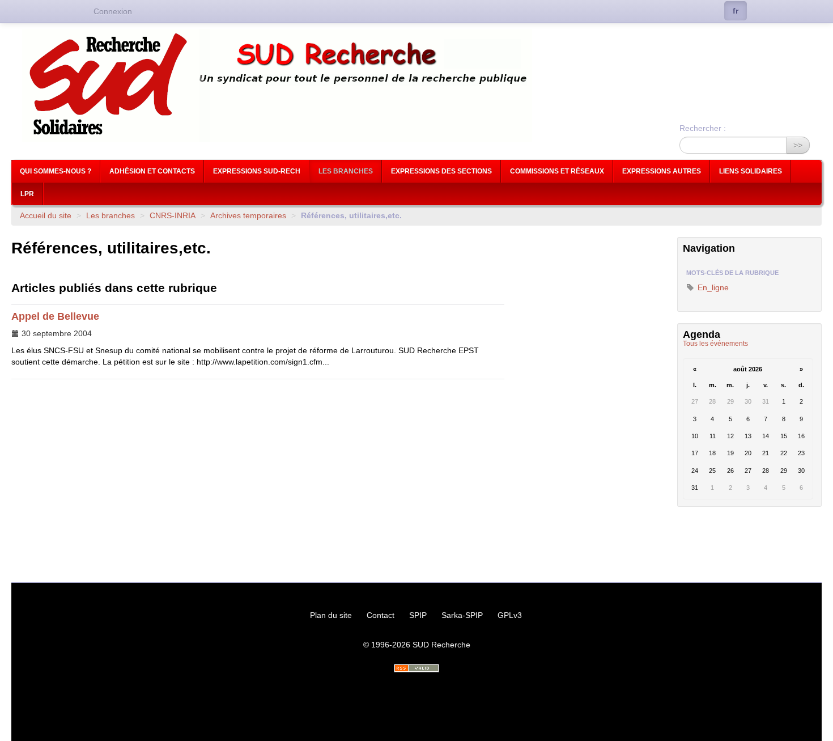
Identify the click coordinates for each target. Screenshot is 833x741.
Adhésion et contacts (152, 171)
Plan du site (331, 615)
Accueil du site (45, 215)
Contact (380, 615)
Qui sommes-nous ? (55, 171)
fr (735, 10)
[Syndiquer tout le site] (416, 668)
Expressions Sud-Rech (256, 171)
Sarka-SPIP (462, 615)
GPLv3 (510, 615)
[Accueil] (416, 85)
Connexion (113, 11)
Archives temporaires (248, 215)
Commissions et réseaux (557, 171)
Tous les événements (715, 344)
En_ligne (712, 287)
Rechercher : (702, 128)
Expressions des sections (441, 171)
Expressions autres (661, 171)
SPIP (418, 615)
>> (797, 145)
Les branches (345, 171)
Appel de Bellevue (55, 316)
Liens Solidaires (750, 171)
